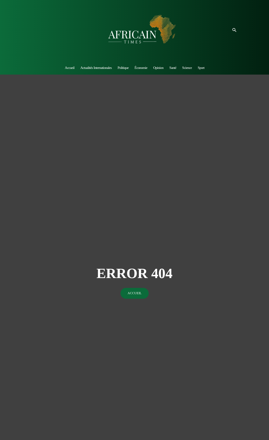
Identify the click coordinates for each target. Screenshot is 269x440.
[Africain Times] (134, 30)
